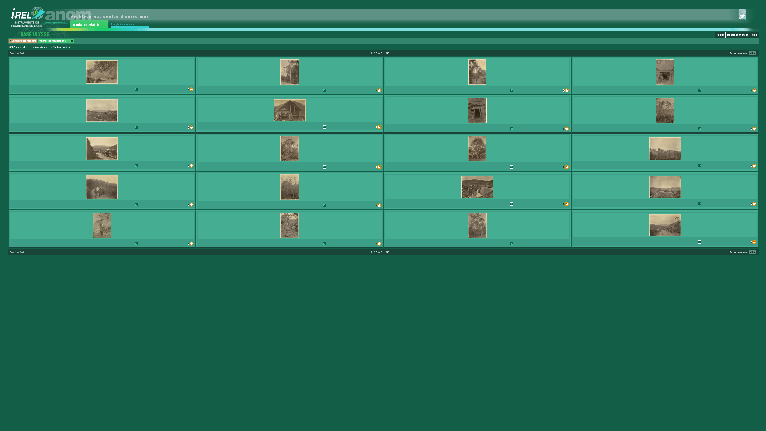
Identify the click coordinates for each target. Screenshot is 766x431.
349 (387, 53)
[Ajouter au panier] (182, 89)
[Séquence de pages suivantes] (395, 53)
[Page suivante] (391, 53)
